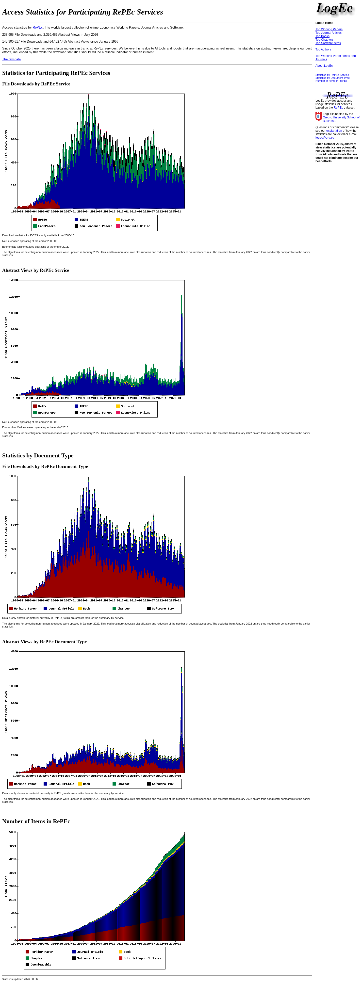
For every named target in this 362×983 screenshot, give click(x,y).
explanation (334, 130)
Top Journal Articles (328, 32)
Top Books (322, 36)
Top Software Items (328, 43)
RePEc (38, 27)
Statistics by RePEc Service (332, 74)
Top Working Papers (329, 29)
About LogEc (324, 65)
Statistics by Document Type (332, 77)
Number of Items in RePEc (331, 80)
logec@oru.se (324, 137)
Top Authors (323, 49)
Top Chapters (324, 39)
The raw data (11, 59)
